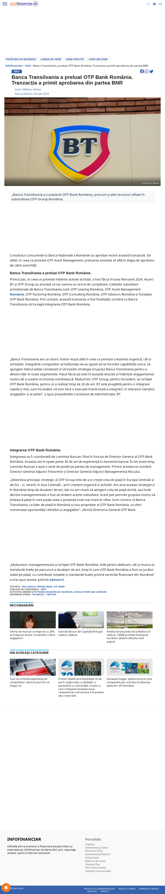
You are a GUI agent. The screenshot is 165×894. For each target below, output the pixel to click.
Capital (89, 844)
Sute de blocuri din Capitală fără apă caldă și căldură (80, 633)
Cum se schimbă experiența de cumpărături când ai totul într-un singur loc (30, 682)
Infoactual (92, 857)
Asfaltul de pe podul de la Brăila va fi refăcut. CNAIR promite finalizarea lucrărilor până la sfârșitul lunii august (129, 636)
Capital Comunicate (98, 871)
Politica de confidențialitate (99, 888)
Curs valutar (98, 59)
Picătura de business (21, 59)
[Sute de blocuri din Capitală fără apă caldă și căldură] (81, 628)
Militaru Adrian (32, 89)
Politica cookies (127, 888)
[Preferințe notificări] (6, 887)
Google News (82, 591)
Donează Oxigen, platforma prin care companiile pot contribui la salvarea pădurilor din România (129, 682)
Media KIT (92, 891)
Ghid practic (75, 59)
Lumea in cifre (51, 59)
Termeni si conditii (149, 888)
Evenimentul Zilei (96, 847)
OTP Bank (59, 586)
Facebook (38, 594)
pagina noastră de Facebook (55, 591)
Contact (104, 891)
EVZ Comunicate (95, 867)
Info (43, 589)
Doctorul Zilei (93, 851)
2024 (24, 586)
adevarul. (57, 579)
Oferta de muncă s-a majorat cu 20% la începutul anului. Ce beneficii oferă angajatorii (32, 635)
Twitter (51, 594)
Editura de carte (95, 861)
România (17, 294)
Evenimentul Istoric (98, 854)
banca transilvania (40, 586)
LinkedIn (101, 591)
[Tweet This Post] (151, 73)
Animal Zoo (92, 864)
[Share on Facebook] (142, 73)
